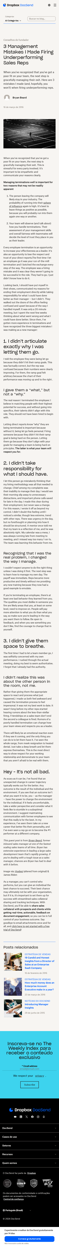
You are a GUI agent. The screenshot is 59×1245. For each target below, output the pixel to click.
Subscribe (29, 1084)
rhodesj (19, 871)
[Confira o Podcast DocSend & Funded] (44, 1117)
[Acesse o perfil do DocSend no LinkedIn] (21, 1117)
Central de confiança (13, 1199)
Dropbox (31, 1173)
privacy (39, 1075)
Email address (29, 1066)
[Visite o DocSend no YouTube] (15, 1117)
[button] (29, 1239)
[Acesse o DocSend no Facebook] (32, 1117)
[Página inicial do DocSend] (29, 1110)
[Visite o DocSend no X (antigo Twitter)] (26, 1117)
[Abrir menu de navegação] (55, 5)
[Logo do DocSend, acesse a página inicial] (18, 5)
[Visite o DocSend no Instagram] (38, 1117)
